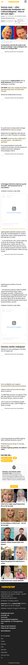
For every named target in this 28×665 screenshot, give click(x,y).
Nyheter (3, 649)
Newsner (3, 16)
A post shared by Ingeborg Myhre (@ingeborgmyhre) (14, 228)
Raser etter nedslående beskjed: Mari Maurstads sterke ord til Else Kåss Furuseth (14, 89)
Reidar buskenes (7, 461)
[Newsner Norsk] (13, 2)
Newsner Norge (11, 444)
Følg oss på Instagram (8, 628)
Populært (4, 652)
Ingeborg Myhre (6, 458)
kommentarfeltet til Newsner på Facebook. (13, 386)
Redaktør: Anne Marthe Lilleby (8, 18)
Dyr (2, 638)
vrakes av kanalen (16, 129)
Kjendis (3, 644)
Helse (3, 641)
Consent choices (14, 663)
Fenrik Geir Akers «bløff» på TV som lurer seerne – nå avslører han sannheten (13, 140)
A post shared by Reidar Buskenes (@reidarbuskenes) (15, 343)
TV (6, 16)
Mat (2, 647)
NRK (15, 458)
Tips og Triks (5, 655)
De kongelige (5, 636)
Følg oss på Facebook (8, 626)
